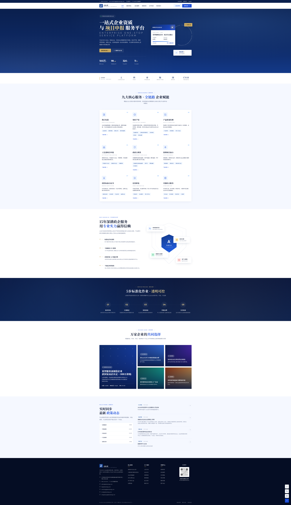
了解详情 (104, 134)
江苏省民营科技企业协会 (145, 432)
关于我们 (151, 6)
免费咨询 (186, 6)
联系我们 (158, 6)
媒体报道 (146, 478)
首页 (122, 6)
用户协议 (163, 483)
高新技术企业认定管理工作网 (146, 419)
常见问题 (163, 478)
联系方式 (146, 483)
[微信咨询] (287, 496)
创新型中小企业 (142, 444)
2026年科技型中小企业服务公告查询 (148, 407)
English (190, 1)
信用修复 (130, 483)
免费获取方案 (104, 50)
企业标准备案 (131, 475)
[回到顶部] (287, 501)
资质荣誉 (146, 475)
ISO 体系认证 (131, 480)
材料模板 (163, 475)
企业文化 (146, 472)
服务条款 (184, 502)
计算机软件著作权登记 (133, 472)
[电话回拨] (287, 491)
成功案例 (137, 6)
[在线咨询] (287, 487)
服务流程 (163, 480)
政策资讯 (144, 6)
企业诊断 (177, 6)
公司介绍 (146, 469)
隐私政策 (179, 502)
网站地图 (190, 502)
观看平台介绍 (118, 50)
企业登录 (180, 1)
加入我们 (146, 480)
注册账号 (185, 1)
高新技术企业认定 (132, 469)
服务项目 (129, 6)
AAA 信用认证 (131, 478)
